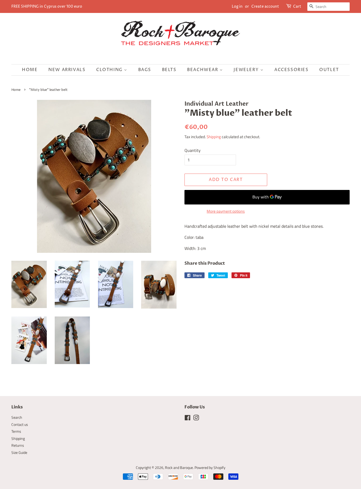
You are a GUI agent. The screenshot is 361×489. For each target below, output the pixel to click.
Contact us (19, 424)
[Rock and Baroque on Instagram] (196, 418)
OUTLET (329, 70)
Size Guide (19, 452)
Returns (17, 445)
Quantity (192, 150)
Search (16, 417)
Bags (144, 70)
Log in (237, 6)
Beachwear (203, 70)
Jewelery (247, 70)
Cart (297, 6)
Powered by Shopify (210, 467)
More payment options (226, 211)
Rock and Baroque (179, 467)
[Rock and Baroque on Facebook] (187, 418)
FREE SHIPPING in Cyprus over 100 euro (46, 6)
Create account (265, 6)
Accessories (291, 70)
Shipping (214, 137)
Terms (16, 431)
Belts (169, 70)
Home (30, 70)
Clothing (110, 70)
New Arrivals (66, 70)
